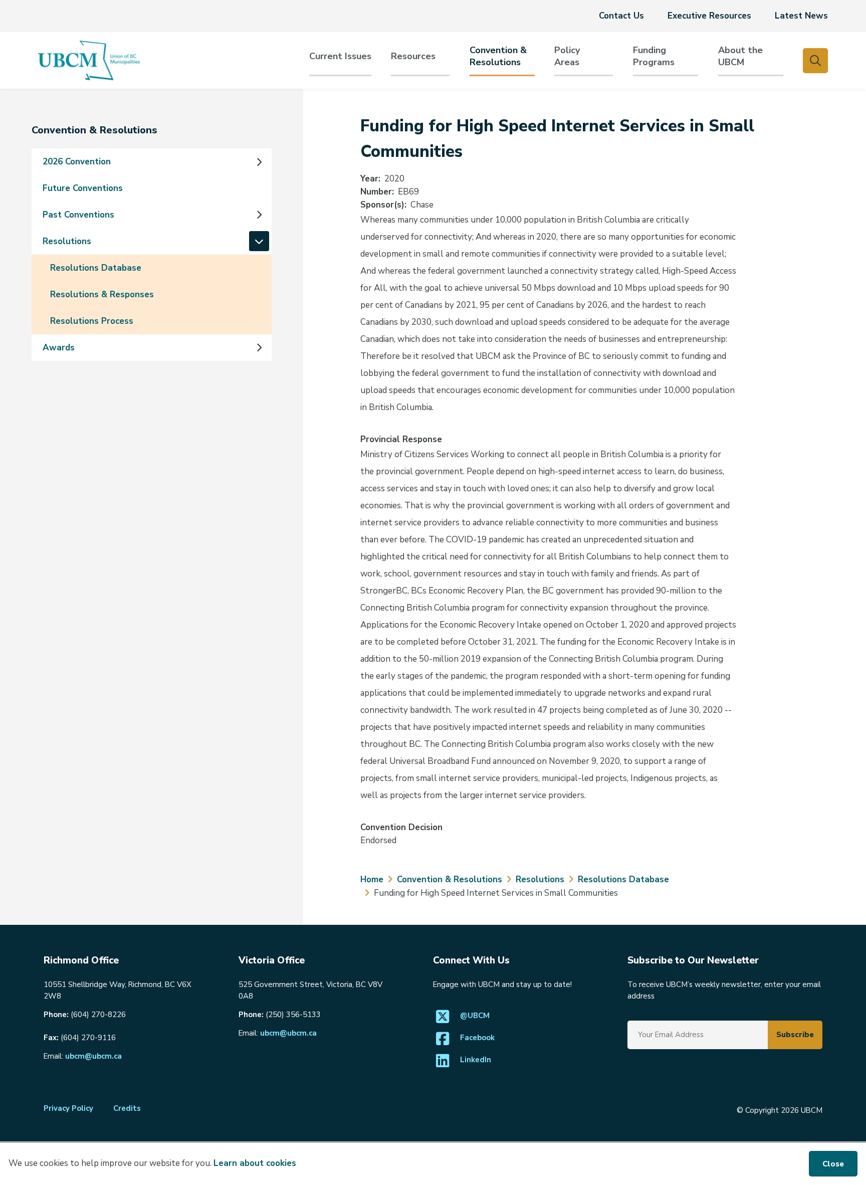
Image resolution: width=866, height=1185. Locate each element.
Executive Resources (709, 16)
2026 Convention (77, 161)
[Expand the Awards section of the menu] (259, 347)
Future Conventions (83, 188)
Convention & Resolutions (498, 56)
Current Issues (340, 56)
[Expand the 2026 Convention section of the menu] (259, 162)
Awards (59, 347)
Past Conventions (78, 215)
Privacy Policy (68, 1108)
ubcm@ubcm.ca (93, 1056)
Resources (413, 56)
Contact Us (621, 16)
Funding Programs (654, 56)
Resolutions (67, 241)
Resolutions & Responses (102, 294)
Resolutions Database (95, 268)
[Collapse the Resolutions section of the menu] (259, 241)
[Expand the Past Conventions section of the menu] (259, 215)
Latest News (801, 16)
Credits (127, 1108)
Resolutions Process (91, 321)
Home (371, 879)
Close (833, 1164)
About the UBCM (740, 56)
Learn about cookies (254, 1163)
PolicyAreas (567, 56)
